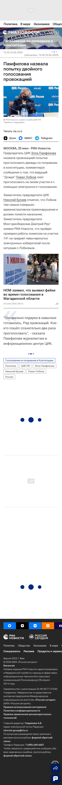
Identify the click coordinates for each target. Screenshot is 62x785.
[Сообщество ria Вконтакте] (35, 625)
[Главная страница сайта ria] (20, 32)
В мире (54, 645)
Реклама (29, 651)
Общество (24, 645)
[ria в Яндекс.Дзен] (22, 625)
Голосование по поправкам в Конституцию (29, 360)
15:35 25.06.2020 (13, 52)
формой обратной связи (17, 755)
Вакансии (9, 665)
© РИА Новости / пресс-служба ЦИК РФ (22, 120)
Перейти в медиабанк (14, 122)
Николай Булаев (14, 200)
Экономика (39, 645)
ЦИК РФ (25, 365)
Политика (10, 365)
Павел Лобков (26, 177)
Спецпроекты (11, 651)
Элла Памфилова (43, 153)
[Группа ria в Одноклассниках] (48, 625)
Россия (9, 376)
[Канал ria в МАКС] (9, 625)
